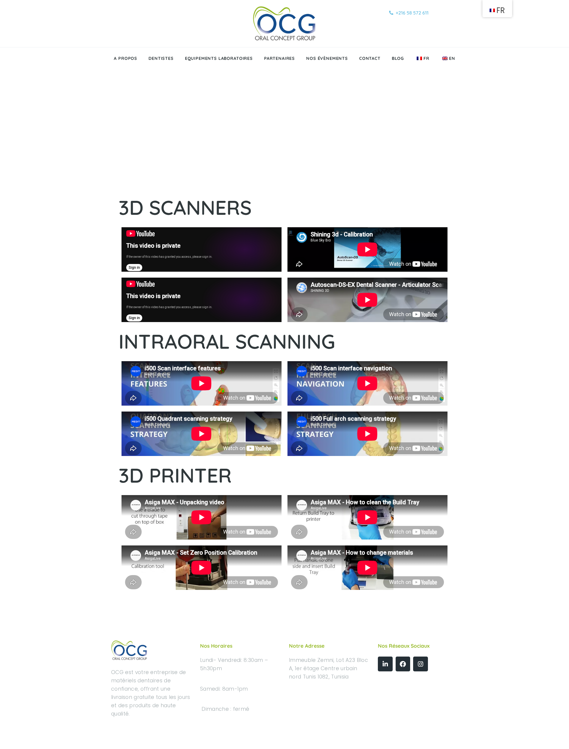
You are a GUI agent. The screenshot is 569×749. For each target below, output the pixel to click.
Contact (370, 58)
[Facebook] (403, 664)
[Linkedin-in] (385, 664)
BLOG (398, 58)
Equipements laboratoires (219, 58)
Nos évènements (327, 58)
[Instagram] (420, 664)
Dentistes (161, 58)
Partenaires (279, 58)
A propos (125, 58)
